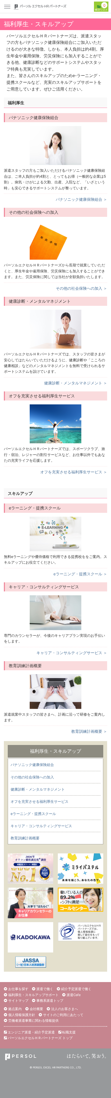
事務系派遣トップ (49, 1000)
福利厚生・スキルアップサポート (33, 995)
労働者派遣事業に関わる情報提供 (33, 1020)
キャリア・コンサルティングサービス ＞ (71, 652)
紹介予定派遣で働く (75, 989)
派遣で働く (44, 989)
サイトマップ (17, 1000)
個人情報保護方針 (21, 1015)
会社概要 (36, 1009)
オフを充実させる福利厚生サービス (39, 801)
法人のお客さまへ (64, 1009)
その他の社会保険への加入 (32, 777)
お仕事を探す (17, 989)
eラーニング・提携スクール (33, 813)
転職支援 (68, 1032)
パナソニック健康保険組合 (32, 764)
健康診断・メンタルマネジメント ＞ (75, 383)
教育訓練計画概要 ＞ (89, 731)
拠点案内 (14, 1009)
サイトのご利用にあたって (62, 1015)
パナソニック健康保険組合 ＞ (81, 199)
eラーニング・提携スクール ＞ (80, 573)
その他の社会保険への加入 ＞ (81, 288)
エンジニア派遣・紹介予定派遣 (31, 1032)
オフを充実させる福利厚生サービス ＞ (73, 471)
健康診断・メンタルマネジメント (38, 789)
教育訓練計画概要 (25, 838)
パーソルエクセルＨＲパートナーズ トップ (40, 1038)
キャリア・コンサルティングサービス (41, 826)
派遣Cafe (73, 995)
